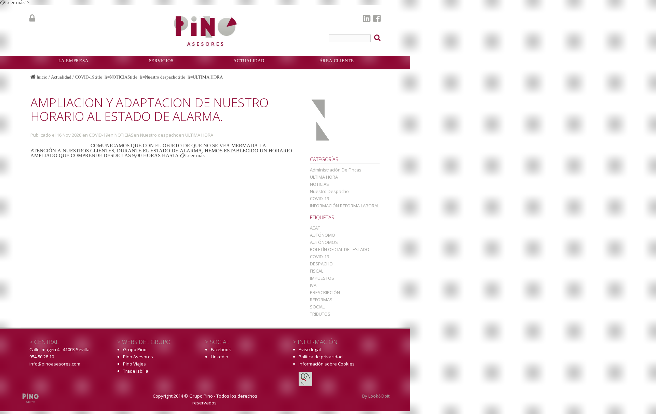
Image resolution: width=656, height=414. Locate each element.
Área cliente (336, 60)
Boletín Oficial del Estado (339, 249)
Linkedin (219, 357)
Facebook (221, 349)
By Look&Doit (376, 396)
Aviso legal (310, 349)
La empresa (73, 60)
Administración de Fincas (335, 170)
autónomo (322, 235)
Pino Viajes (134, 364)
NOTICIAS (120, 77)
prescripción (325, 292)
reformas (321, 299)
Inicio (42, 77)
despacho (321, 264)
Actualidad (61, 77)
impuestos (322, 278)
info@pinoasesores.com (54, 364)
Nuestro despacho (161, 77)
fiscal (316, 271)
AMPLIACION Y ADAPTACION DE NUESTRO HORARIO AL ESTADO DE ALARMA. (149, 109)
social (317, 307)
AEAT (315, 228)
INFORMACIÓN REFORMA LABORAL (344, 206)
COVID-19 (85, 77)
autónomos (324, 242)
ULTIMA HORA (208, 77)
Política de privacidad (321, 357)
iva (313, 285)
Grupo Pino (135, 349)
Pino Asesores (138, 357)
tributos (320, 314)
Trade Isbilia (135, 371)
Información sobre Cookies (327, 364)
